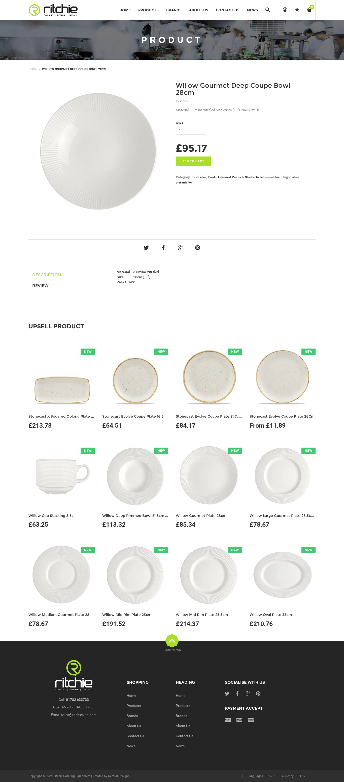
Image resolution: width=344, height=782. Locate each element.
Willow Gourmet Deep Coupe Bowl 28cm (233, 89)
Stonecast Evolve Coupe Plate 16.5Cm (135, 416)
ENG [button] (269, 776)
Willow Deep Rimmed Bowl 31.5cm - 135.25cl (141, 515)
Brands (132, 716)
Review (40, 285)
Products (134, 706)
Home (32, 69)
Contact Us (135, 736)
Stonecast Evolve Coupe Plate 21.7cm (209, 416)
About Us (134, 726)
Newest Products (232, 177)
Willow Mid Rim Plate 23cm (126, 614)
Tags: (287, 177)
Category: (183, 177)
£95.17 (191, 148)
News (131, 746)
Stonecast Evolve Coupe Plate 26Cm (282, 416)
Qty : (179, 122)
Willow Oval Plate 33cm (271, 614)
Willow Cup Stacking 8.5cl (51, 515)
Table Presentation (268, 177)
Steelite (250, 177)
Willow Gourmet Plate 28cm (201, 515)
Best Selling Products (206, 177)
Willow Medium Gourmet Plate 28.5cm (63, 614)
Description (46, 274)
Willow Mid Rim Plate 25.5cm (202, 614)
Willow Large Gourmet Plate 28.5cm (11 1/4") (289, 515)
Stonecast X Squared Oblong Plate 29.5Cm (66, 416)
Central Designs (118, 776)
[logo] (54, 10)
